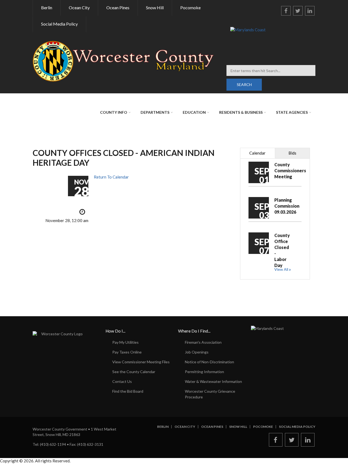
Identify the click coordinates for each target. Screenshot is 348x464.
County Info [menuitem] (113, 112)
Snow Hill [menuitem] (155, 7)
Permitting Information (204, 371)
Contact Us (122, 381)
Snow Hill (238, 426)
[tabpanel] (275, 218)
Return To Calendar (111, 176)
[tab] (257, 153)
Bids (292, 152)
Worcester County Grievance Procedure (210, 394)
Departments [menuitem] (155, 112)
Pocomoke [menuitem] (190, 7)
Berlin (163, 426)
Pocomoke (263, 426)
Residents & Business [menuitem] (241, 112)
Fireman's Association (203, 342)
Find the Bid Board (127, 391)
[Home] (123, 60)
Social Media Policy (297, 426)
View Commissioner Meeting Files (141, 361)
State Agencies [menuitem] (292, 112)
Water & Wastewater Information (213, 381)
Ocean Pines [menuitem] (117, 7)
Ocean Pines (212, 426)
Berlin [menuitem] (46, 7)
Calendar (257, 152)
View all (281, 269)
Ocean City (185, 426)
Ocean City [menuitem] (79, 7)
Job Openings (197, 352)
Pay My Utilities (125, 342)
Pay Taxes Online (127, 352)
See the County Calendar (133, 371)
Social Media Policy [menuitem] (59, 23)
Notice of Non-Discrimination (209, 361)
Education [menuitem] (194, 112)
